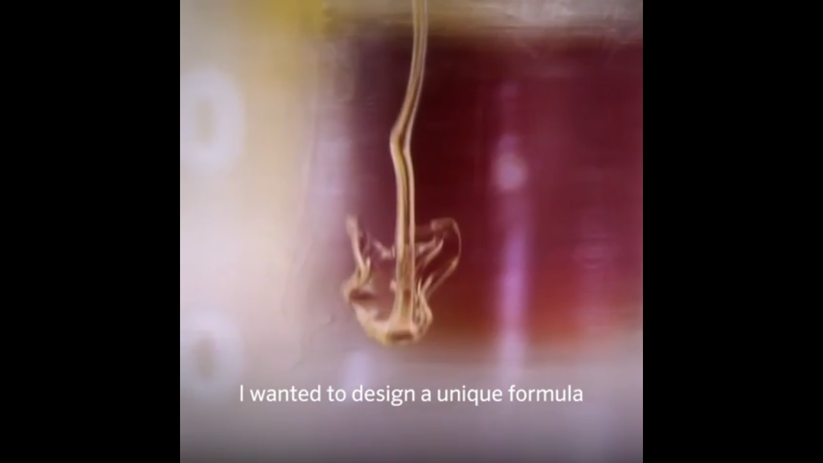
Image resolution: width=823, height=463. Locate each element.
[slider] (372, 409)
